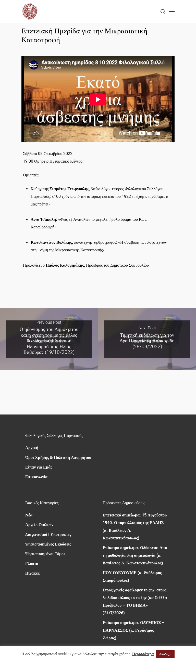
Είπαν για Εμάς (38, 467)
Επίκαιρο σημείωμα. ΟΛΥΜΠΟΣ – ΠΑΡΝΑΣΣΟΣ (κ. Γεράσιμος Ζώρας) (133, 630)
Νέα (28, 515)
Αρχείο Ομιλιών (39, 524)
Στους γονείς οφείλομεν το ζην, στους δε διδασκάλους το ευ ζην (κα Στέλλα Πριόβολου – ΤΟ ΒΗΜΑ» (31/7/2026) (135, 601)
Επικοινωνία (36, 476)
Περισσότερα (143, 654)
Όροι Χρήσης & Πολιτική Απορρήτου (58, 457)
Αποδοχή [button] (165, 654)
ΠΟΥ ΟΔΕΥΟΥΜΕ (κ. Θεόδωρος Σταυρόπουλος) (132, 576)
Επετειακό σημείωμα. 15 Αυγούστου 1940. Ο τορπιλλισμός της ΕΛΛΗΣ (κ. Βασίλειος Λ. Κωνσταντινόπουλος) (135, 526)
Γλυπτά (31, 563)
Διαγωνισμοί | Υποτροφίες (48, 534)
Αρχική (31, 447)
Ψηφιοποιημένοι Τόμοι (45, 553)
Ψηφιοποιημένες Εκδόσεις (48, 544)
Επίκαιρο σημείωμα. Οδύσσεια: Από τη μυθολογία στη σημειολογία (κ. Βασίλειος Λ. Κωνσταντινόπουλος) (135, 555)
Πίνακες (32, 573)
